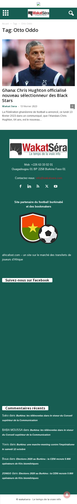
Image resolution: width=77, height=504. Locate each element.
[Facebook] (21, 186)
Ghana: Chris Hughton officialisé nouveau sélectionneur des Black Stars (35, 95)
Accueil (5, 23)
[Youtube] (56, 186)
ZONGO (6, 473)
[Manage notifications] (67, 494)
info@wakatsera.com (49, 178)
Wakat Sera (9, 106)
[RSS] (39, 186)
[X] (47, 186)
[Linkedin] (30, 186)
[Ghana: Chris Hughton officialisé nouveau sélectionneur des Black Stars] (38, 62)
